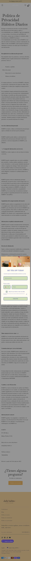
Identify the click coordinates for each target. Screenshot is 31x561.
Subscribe (15, 298)
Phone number (6, 283)
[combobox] (6, 287)
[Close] (28, 258)
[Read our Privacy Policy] (27, 294)
